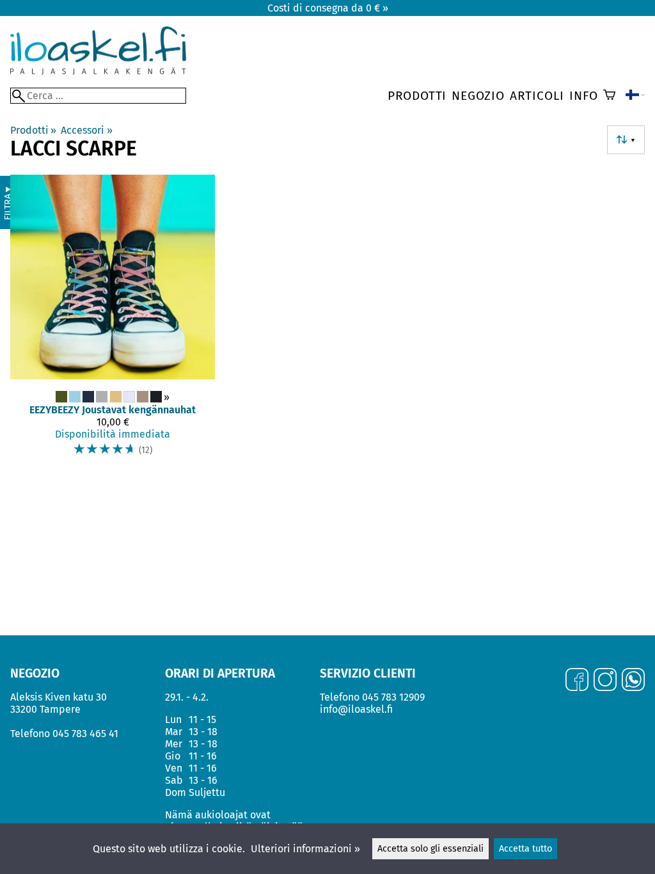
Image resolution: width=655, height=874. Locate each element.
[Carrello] (609, 96)
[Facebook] (576, 681)
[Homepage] (98, 71)
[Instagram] (605, 681)
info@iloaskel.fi (356, 709)
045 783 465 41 (85, 733)
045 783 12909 (393, 697)
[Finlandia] (635, 96)
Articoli (537, 95)
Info (583, 95)
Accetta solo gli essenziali (430, 848)
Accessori (86, 130)
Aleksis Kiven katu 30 (58, 697)
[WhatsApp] (633, 681)
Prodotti (417, 95)
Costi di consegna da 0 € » (327, 8)
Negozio (478, 95)
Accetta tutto (525, 848)
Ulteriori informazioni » (305, 849)
